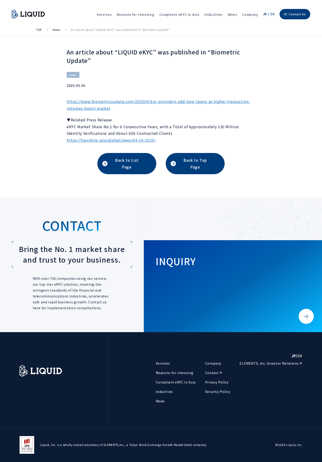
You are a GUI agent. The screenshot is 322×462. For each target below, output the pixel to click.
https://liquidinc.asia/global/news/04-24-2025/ (111, 140)
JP (265, 14)
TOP (39, 30)
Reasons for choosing (135, 14)
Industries (213, 14)
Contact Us (297, 14)
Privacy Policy (217, 382)
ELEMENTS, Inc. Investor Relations (269, 363)
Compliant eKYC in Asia (179, 14)
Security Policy (217, 391)
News (232, 14)
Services (104, 14)
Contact (212, 372)
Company (250, 14)
